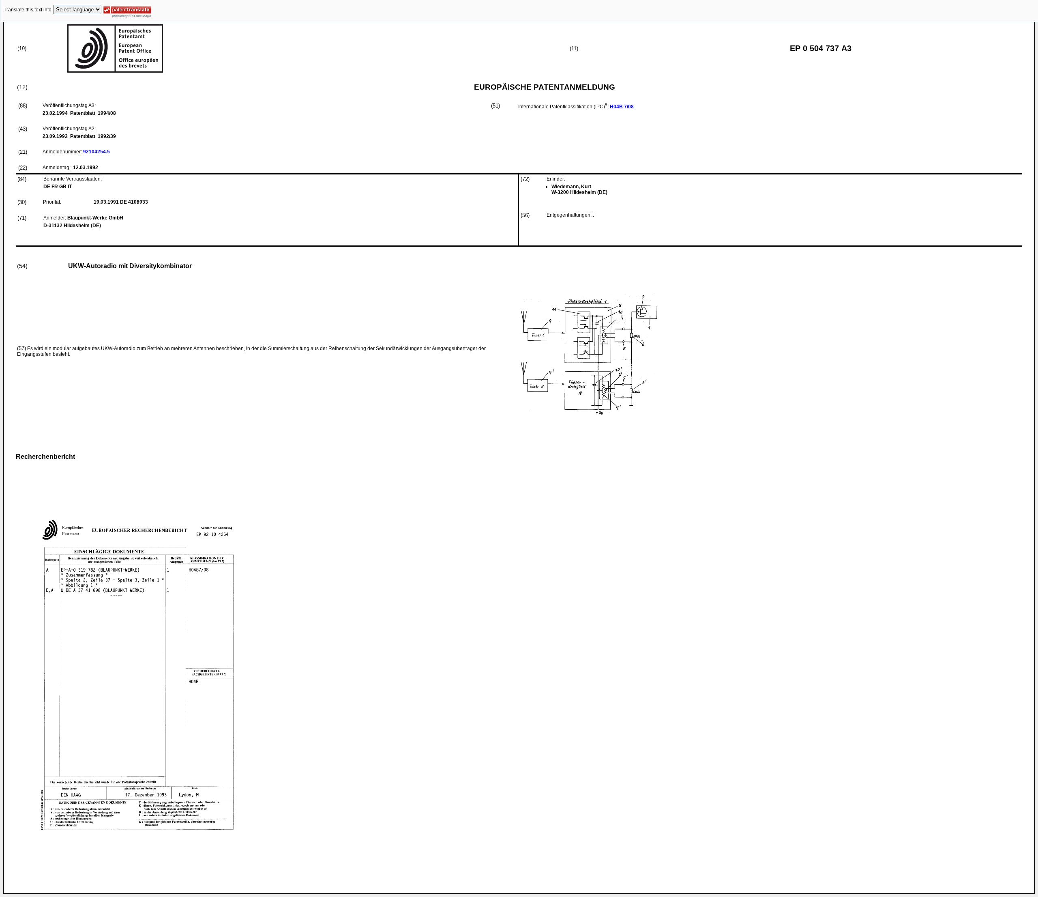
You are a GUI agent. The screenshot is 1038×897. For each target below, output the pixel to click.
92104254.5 (96, 152)
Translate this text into (27, 10)
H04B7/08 (622, 107)
